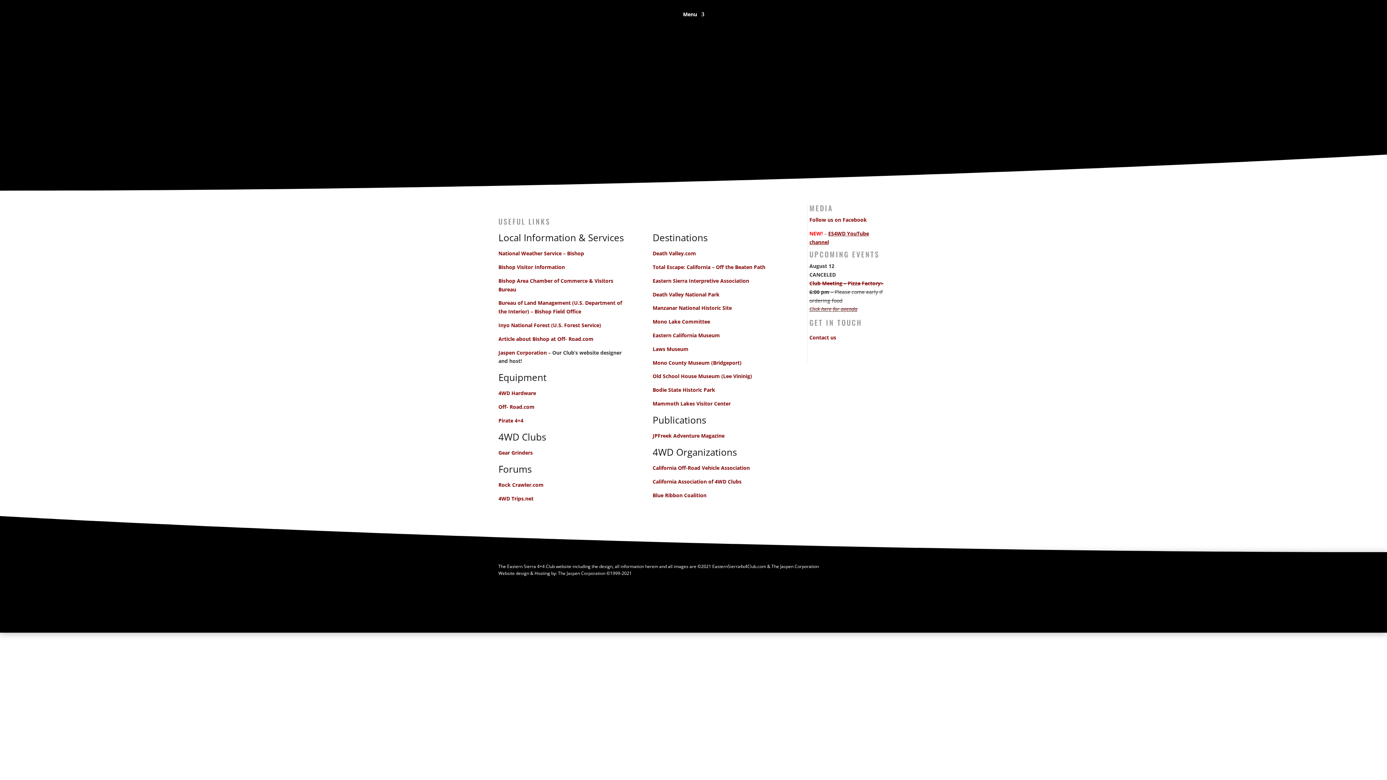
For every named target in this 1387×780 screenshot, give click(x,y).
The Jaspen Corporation (581, 573)
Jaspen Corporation (522, 352)
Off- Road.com (516, 406)
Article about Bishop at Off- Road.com (545, 338)
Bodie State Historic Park (684, 389)
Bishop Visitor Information (531, 267)
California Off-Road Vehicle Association (701, 467)
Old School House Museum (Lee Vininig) (702, 376)
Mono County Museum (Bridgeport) (697, 362)
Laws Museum (670, 349)
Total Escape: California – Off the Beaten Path (709, 267)
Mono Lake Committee (681, 321)
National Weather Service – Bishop (541, 253)
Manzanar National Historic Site (692, 307)
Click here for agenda (833, 309)
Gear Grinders (515, 452)
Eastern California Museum (686, 335)
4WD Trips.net (515, 498)
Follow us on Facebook (838, 219)
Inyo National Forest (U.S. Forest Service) (549, 325)
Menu (690, 15)
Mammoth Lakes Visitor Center (692, 403)
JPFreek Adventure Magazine (689, 435)
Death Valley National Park (686, 294)
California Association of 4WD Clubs (697, 481)
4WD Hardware (517, 393)
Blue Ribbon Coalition (680, 495)
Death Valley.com (674, 253)
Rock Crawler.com (521, 484)
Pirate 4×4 (510, 420)
